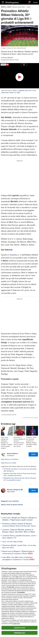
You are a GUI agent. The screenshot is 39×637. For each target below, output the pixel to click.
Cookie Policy (16, 623)
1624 (16, 576)
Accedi (35, 2)
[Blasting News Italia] (12, 2)
